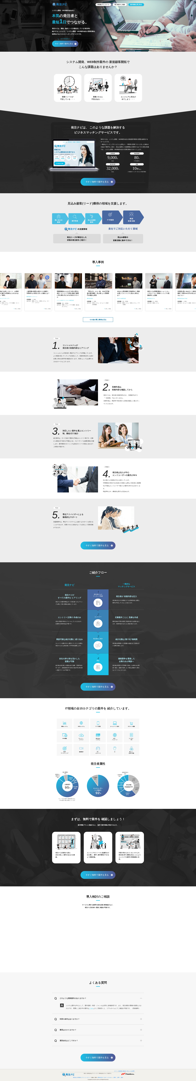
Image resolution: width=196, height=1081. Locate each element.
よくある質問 (131, 1071)
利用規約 (79, 1077)
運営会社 (75, 1077)
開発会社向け (100, 1077)
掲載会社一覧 (125, 1071)
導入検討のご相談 (120, 4)
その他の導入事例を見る (98, 319)
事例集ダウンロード (103, 4)
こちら (91, 1008)
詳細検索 (120, 1071)
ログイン (116, 1071)
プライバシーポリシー (86, 1077)
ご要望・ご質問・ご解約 (118, 1077)
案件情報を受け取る (136, 4)
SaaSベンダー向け (107, 1077)
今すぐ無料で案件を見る (64, 44)
